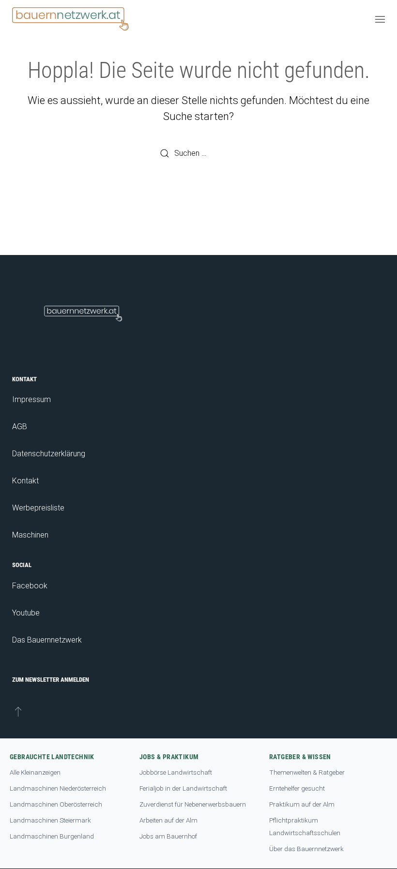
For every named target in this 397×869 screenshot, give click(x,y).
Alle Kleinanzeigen (35, 772)
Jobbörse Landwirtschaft (175, 772)
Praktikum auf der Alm (302, 804)
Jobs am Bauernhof (168, 836)
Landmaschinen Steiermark (50, 820)
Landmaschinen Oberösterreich (56, 804)
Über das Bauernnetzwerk (306, 849)
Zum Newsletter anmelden (50, 679)
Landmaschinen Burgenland (52, 836)
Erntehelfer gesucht (297, 788)
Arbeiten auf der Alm (168, 820)
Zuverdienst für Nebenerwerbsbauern (192, 804)
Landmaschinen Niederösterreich (58, 788)
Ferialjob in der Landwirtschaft (183, 788)
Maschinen (30, 534)
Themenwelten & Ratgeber (307, 772)
